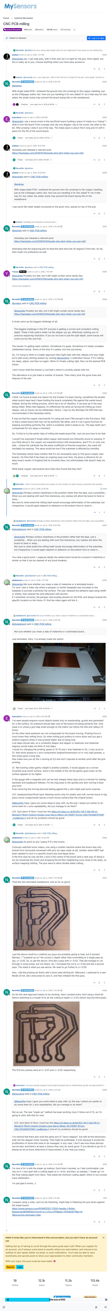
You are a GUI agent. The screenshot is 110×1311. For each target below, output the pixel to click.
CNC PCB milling (39, 176)
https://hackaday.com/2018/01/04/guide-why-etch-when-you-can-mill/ (48, 153)
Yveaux (15, 272)
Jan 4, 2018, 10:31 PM (36, 146)
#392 (104, 55)
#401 (105, 489)
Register (10, 1267)
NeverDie (20, 50)
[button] (4, 1307)
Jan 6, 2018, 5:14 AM (51, 1164)
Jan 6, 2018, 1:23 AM (51, 990)
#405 (104, 716)
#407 (105, 878)
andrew (15, 55)
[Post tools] (104, 69)
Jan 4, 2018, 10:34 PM (36, 173)
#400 (104, 393)
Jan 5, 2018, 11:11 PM (51, 878)
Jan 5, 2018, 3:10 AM (51, 226)
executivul (16, 117)
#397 (105, 226)
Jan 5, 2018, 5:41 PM (51, 393)
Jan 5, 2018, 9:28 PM (51, 620)
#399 (104, 299)
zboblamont (17, 489)
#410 (105, 1164)
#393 (104, 82)
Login (19, 1267)
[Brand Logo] (20, 6)
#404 (104, 620)
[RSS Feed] (74, 29)
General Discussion (13, 30)
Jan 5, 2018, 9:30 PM (38, 716)
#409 (104, 1090)
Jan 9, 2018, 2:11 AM (51, 1198)
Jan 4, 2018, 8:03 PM (51, 82)
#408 (104, 990)
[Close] (103, 1237)
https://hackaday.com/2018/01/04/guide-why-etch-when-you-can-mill (47, 279)
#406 (104, 838)
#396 (104, 173)
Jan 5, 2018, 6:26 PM (39, 489)
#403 (104, 580)
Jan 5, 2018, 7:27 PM (39, 580)
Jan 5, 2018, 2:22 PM (51, 299)
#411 (105, 1198)
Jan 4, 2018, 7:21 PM (35, 55)
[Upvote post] (94, 69)
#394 (104, 117)
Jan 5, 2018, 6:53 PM (51, 525)
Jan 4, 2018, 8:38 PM (38, 117)
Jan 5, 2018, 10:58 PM (40, 838)
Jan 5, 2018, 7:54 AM (44, 272)
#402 (104, 525)
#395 (104, 146)
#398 (104, 272)
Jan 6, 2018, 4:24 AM (51, 1090)
